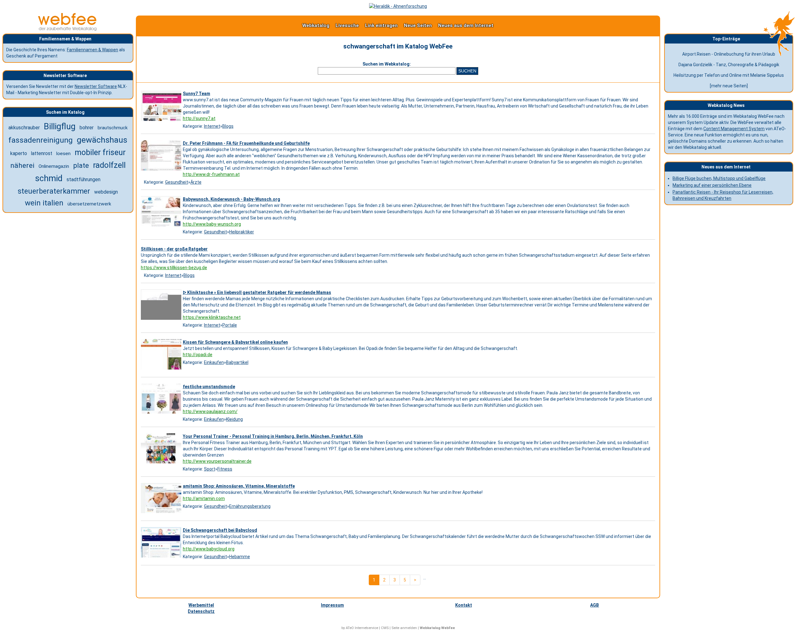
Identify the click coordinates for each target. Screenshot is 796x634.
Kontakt (463, 605)
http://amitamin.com (204, 498)
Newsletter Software (96, 86)
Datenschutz (201, 611)
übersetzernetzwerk (89, 204)
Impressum (332, 605)
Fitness (224, 468)
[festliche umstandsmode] (162, 413)
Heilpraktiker (241, 231)
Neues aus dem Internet (465, 25)
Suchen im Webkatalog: (387, 64)
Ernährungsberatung (250, 506)
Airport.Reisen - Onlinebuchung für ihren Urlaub (728, 54)
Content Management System (734, 128)
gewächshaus (102, 140)
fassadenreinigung (40, 140)
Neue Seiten (418, 25)
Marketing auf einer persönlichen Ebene (712, 185)
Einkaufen (214, 362)
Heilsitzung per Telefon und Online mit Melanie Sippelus (728, 75)
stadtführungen (83, 179)
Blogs (228, 126)
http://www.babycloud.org (208, 548)
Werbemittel (201, 605)
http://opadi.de (197, 354)
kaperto (18, 153)
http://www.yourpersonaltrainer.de (217, 461)
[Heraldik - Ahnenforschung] (398, 6)
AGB (594, 605)
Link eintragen (381, 25)
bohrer (87, 128)
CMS (385, 628)
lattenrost (41, 153)
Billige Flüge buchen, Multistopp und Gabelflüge (719, 178)
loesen (63, 153)
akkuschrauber (24, 128)
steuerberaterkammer (54, 191)
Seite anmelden (404, 628)
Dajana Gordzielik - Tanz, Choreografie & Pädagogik (728, 64)
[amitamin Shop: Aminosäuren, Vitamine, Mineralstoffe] (162, 513)
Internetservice (366, 628)
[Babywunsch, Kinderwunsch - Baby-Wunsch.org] (162, 226)
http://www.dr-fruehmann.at (211, 174)
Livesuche (347, 25)
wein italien (44, 203)
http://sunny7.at (199, 118)
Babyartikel (237, 362)
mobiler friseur (100, 152)
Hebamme (239, 556)
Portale (229, 325)
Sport (209, 468)
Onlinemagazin (54, 166)
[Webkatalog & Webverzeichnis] (67, 29)
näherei (22, 165)
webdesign (106, 192)
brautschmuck (112, 128)
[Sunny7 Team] (162, 120)
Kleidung (234, 419)
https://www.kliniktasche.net (212, 317)
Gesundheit (176, 182)
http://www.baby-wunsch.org (212, 224)
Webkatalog (315, 25)
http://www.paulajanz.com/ (210, 411)
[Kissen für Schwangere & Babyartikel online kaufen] (162, 369)
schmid (48, 178)
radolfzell (109, 165)
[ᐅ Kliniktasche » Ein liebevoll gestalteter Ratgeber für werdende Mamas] (162, 319)
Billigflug (60, 126)
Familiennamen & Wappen (92, 49)
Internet (212, 126)
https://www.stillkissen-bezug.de (174, 267)
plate (81, 165)
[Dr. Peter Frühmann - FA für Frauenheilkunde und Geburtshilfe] (162, 170)
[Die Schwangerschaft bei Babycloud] (162, 557)
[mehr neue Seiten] (729, 85)
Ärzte (195, 182)
